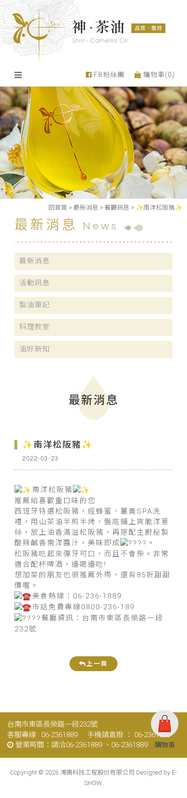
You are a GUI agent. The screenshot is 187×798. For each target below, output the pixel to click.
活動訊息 (34, 283)
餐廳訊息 (117, 207)
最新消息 (85, 207)
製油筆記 (34, 305)
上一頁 (97, 663)
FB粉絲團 (108, 75)
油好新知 (34, 349)
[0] (165, 725)
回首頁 (57, 207)
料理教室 (34, 327)
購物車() (158, 75)
